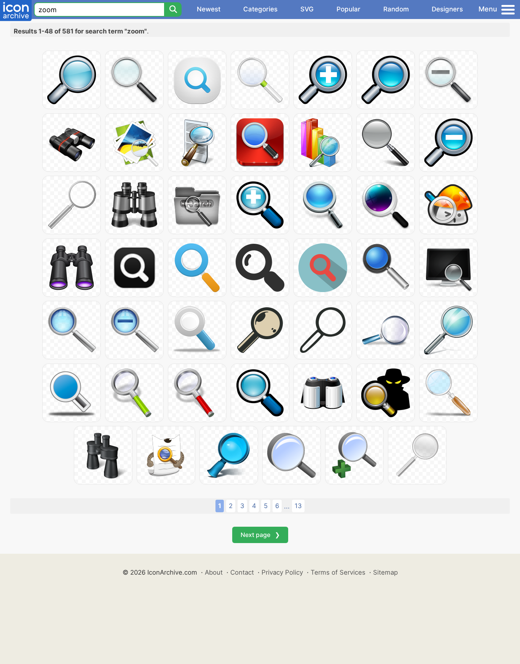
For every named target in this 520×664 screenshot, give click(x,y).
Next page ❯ (260, 535)
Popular (348, 9)
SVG (307, 9)
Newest (208, 9)
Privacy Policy (282, 572)
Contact (242, 572)
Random (396, 9)
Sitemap (385, 572)
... (287, 506)
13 (298, 506)
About (214, 572)
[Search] (173, 9)
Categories (260, 9)
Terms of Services (338, 572)
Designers (447, 9)
